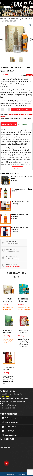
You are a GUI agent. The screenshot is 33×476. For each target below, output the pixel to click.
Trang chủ (4, 19)
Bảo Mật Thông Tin (10, 431)
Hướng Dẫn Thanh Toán (11, 422)
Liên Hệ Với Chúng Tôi (11, 435)
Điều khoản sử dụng (10, 418)
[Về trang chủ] (17, 5)
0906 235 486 (16, 266)
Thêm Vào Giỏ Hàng (21, 109)
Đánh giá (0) (22, 124)
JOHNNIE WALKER (24, 115)
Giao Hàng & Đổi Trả (10, 426)
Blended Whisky (7, 118)
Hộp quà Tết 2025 (18, 118)
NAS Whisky (27, 118)
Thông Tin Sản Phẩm (8, 124)
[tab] (9, 124)
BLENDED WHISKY (14, 19)
